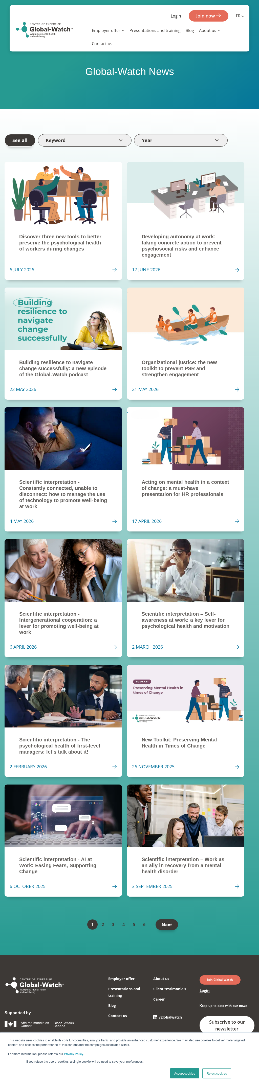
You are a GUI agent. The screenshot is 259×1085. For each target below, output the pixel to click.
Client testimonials (169, 988)
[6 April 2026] (66, 598)
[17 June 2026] (188, 221)
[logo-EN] (44, 31)
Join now (206, 16)
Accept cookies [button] (184, 1073)
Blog (190, 30)
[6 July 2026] (66, 221)
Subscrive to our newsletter (227, 1025)
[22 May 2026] (66, 344)
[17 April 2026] (188, 469)
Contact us (102, 43)
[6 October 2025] (66, 841)
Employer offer (106, 30)
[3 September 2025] (188, 841)
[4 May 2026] (66, 469)
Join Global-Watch (220, 979)
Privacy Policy (73, 1054)
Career (159, 999)
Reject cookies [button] (217, 1073)
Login (176, 16)
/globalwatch (170, 1017)
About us (207, 30)
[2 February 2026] (66, 721)
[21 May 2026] (188, 344)
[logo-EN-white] (35, 994)
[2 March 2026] (188, 598)
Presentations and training (155, 30)
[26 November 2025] (188, 721)
